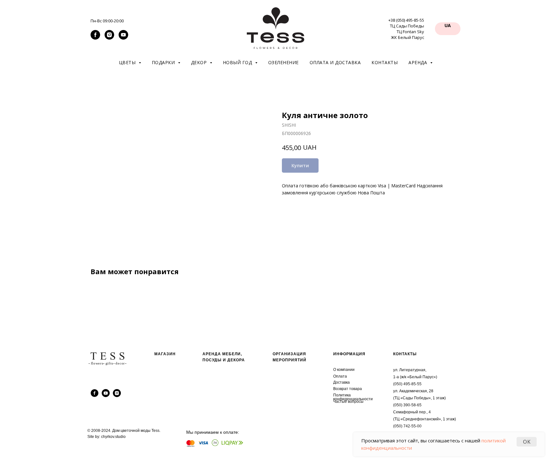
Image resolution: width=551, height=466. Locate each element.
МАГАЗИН (165, 354)
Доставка (341, 382)
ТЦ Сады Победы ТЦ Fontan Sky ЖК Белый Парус (407, 31)
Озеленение (283, 62)
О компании (344, 369)
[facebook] (95, 38)
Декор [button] (199, 62)
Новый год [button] (238, 62)
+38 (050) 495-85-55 (406, 20)
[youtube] (123, 38)
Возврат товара (347, 389)
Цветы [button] (128, 62)
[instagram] (109, 38)
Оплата (340, 376)
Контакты (384, 62)
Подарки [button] (164, 62)
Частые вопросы (348, 401)
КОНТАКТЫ (405, 354)
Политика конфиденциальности (353, 397)
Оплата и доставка (335, 62)
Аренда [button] (418, 62)
